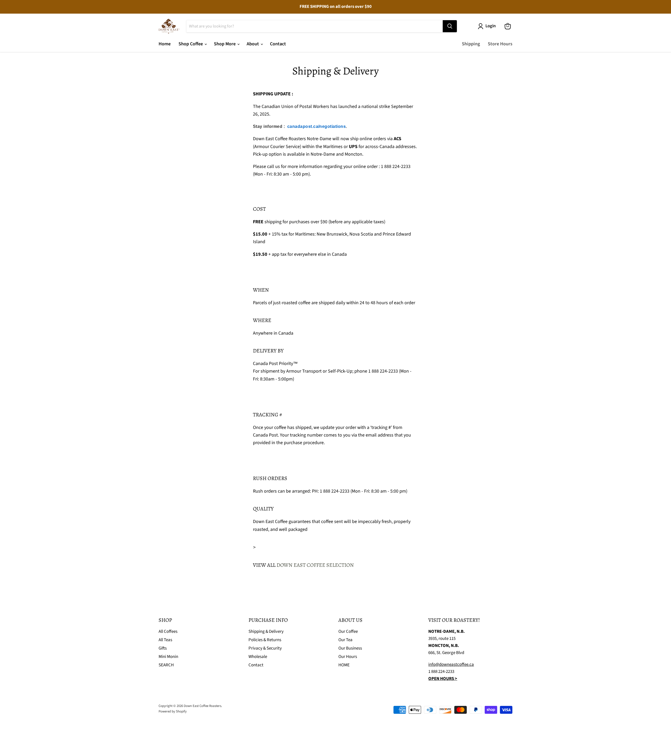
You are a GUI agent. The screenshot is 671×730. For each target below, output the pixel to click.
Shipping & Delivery (266, 631)
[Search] (450, 26)
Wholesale (257, 656)
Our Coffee (348, 631)
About (253, 44)
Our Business (350, 648)
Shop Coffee (191, 44)
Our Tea (345, 640)
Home (165, 44)
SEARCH (166, 665)
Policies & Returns (264, 640)
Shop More (225, 44)
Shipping (471, 44)
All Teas (165, 640)
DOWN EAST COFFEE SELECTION (315, 565)
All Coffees (168, 631)
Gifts (163, 648)
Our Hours (347, 656)
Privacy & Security (265, 648)
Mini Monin (168, 656)
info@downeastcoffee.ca (451, 664)
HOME (344, 665)
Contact (278, 44)
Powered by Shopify (173, 711)
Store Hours (500, 44)
